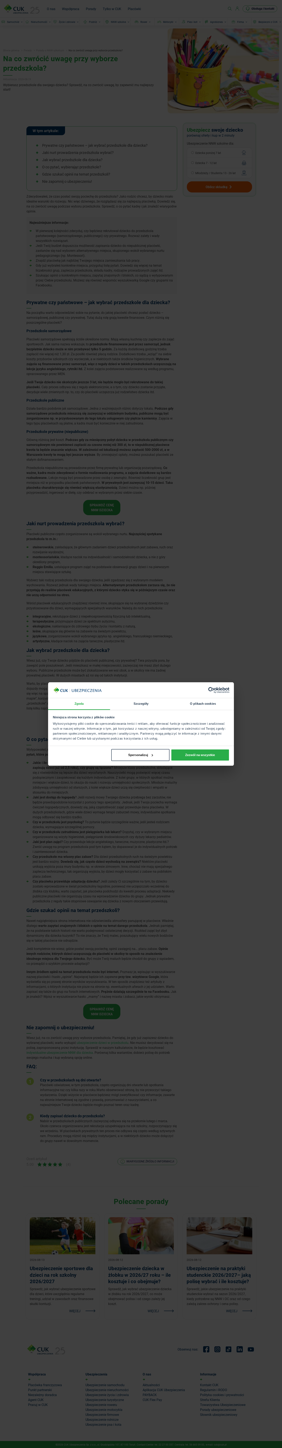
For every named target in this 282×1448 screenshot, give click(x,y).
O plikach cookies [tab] (203, 703)
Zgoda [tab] (79, 703)
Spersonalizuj (138, 755)
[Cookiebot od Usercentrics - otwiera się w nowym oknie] (211, 690)
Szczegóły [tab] (141, 703)
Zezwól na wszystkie (200, 755)
